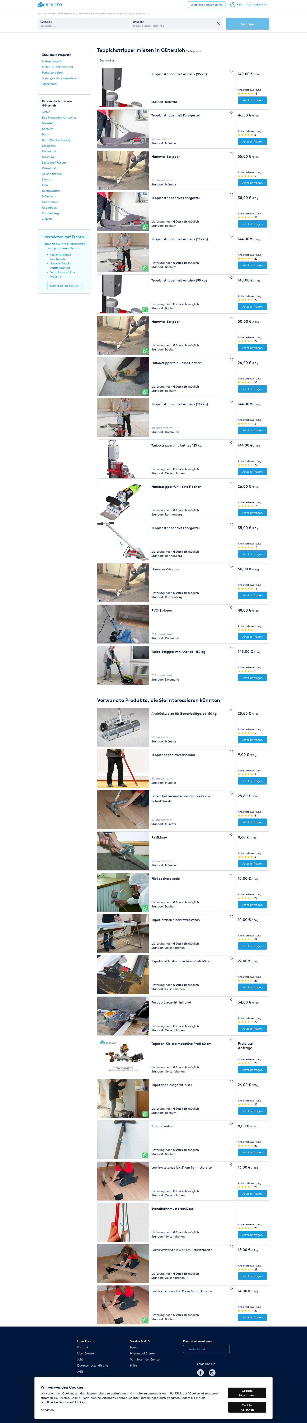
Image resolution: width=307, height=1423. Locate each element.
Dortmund (49, 151)
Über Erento (85, 1353)
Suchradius (107, 60)
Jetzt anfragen (252, 100)
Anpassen (47, 1410)
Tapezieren (49, 83)
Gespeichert (260, 4)
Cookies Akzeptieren (247, 1393)
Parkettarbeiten (53, 72)
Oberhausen (50, 202)
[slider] (246, 93)
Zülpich (47, 218)
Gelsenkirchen (52, 173)
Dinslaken (49, 145)
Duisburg (48, 157)
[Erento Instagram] (212, 1372)
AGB (80, 1371)
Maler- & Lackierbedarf (57, 67)
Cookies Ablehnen (247, 1407)
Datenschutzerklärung (92, 1365)
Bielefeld (48, 123)
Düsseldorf (49, 168)
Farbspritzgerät (52, 61)
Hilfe (239, 4)
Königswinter (51, 190)
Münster (47, 196)
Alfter (46, 112)
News (134, 1347)
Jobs (80, 1359)
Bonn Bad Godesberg (56, 140)
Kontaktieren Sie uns (64, 285)
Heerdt (47, 179)
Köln (45, 185)
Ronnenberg (50, 213)
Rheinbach (49, 207)
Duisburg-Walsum (54, 162)
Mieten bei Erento (142, 1353)
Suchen (247, 23)
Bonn (45, 134)
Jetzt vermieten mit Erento (207, 4)
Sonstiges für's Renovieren (60, 78)
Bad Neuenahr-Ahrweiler (59, 117)
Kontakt (82, 1347)
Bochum (47, 128)
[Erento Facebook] (200, 1372)
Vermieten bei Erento (145, 1359)
